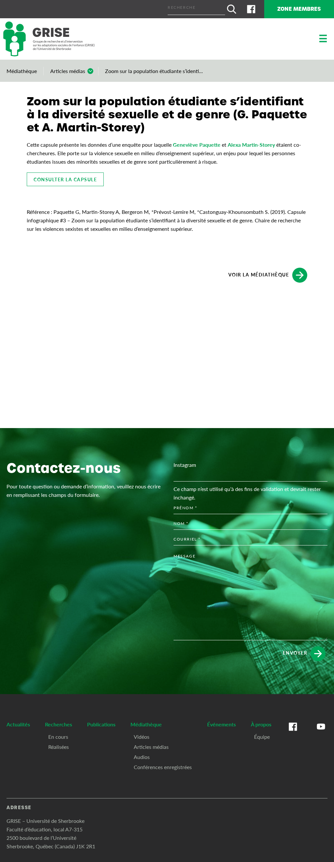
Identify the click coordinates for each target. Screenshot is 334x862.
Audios (142, 757)
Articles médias (67, 71)
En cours (58, 736)
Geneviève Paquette (196, 144)
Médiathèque (22, 71)
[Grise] (49, 39)
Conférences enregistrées (163, 767)
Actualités (18, 724)
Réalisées (58, 747)
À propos (261, 724)
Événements (221, 724)
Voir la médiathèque (258, 274)
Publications (101, 724)
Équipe (262, 736)
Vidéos (141, 736)
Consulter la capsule (65, 179)
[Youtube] (320, 733)
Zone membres (299, 9)
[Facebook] (251, 9)
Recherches (58, 724)
